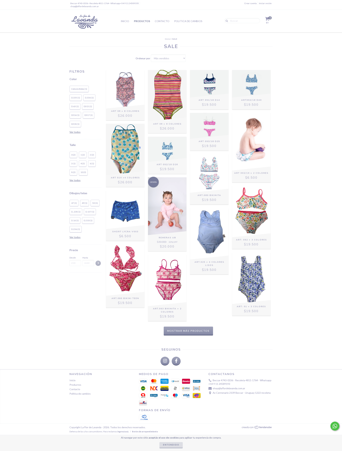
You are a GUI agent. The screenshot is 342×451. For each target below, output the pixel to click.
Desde (72, 257)
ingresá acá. (123, 431)
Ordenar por (143, 58)
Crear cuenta (250, 3)
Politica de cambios (188, 21)
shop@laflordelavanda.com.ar (84, 6)
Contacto (162, 21)
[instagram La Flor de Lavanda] (164, 361)
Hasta (85, 257)
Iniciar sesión (265, 3)
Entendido (171, 444)
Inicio (125, 21)
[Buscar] (225, 20)
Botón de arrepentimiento (145, 431)
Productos (142, 21)
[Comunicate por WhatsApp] (334, 426)
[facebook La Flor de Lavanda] (176, 361)
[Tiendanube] (257, 428)
